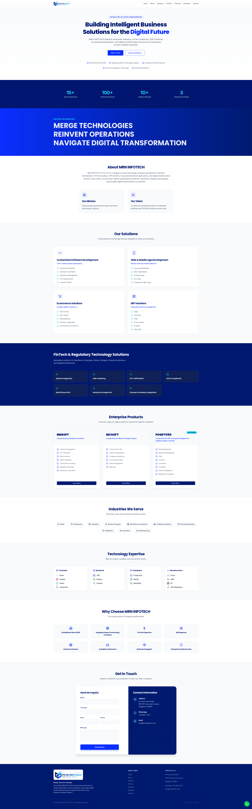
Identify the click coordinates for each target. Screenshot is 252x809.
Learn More (77, 483)
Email (82, 717)
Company (83, 707)
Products (178, 3)
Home (146, 3)
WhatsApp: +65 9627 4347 (174, 785)
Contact (195, 3)
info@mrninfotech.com (147, 723)
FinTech (169, 3)
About (152, 3)
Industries (186, 3)
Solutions (160, 3)
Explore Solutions (134, 53)
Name (82, 697)
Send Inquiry (99, 747)
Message (83, 727)
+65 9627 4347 (144, 715)
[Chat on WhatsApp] (247, 804)
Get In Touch (115, 53)
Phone (102, 717)
